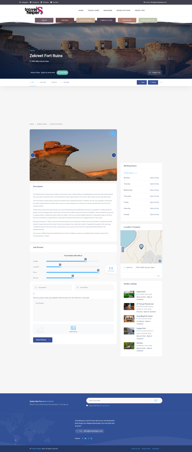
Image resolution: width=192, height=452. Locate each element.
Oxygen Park (141, 328)
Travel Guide (93, 10)
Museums (140, 311)
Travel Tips (140, 10)
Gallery (43, 82)
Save (142, 82)
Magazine (108, 10)
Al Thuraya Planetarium (145, 304)
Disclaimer (155, 448)
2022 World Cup (148, 20)
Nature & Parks (141, 297)
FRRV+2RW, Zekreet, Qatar (40, 61)
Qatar (44, 20)
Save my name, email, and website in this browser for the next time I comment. (61, 298)
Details (54, 82)
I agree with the (99, 406)
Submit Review (41, 340)
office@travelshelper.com (93, 431)
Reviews (66, 82)
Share (154, 82)
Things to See (106, 20)
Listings (64, 20)
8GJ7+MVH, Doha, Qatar (145, 294)
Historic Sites (41, 124)
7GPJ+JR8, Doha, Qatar (145, 318)
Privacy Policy (104, 406)
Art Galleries (140, 321)
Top (32, 82)
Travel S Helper (36, 448)
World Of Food (123, 10)
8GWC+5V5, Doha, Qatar (145, 345)
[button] (72, 177)
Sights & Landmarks (150, 311)
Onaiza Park (141, 292)
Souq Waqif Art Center (145, 316)
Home (81, 10)
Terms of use (135, 448)
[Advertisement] (96, 102)
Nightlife (127, 20)
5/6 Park (140, 343)
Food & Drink (86, 20)
